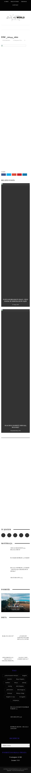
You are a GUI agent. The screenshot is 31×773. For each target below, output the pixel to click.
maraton (9, 679)
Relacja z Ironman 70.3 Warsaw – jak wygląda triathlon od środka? (19, 569)
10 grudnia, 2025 (15, 609)
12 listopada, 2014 (17, 40)
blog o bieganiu (20, 679)
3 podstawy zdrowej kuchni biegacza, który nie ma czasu (23, 638)
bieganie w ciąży (10, 697)
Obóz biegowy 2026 (15, 606)
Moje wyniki (15, 1)
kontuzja (9, 693)
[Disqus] (15, 461)
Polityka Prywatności (18, 770)
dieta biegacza (21, 689)
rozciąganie (22, 697)
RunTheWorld (6, 40)
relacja (16, 682)
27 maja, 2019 (15, 304)
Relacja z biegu (20, 693)
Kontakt (15, 5)
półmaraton (10, 689)
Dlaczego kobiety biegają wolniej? (15, 426)
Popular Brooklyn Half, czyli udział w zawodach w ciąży (15, 300)
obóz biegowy (20, 686)
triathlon (7, 682)
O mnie (6, 1)
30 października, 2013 (15, 430)
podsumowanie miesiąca (11, 675)
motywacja (16, 700)
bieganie (24, 675)
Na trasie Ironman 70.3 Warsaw (20, 558)
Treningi (24, 1)
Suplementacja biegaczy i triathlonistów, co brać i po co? (8, 660)
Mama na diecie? (8, 636)
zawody (24, 682)
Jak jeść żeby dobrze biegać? (23, 658)
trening (10, 686)
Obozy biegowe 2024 (16, 577)
